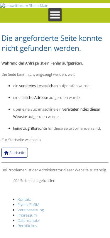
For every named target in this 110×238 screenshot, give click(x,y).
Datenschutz (28, 220)
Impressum (27, 215)
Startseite (17, 152)
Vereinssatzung (31, 209)
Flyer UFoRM (28, 204)
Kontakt (24, 199)
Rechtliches (27, 225)
